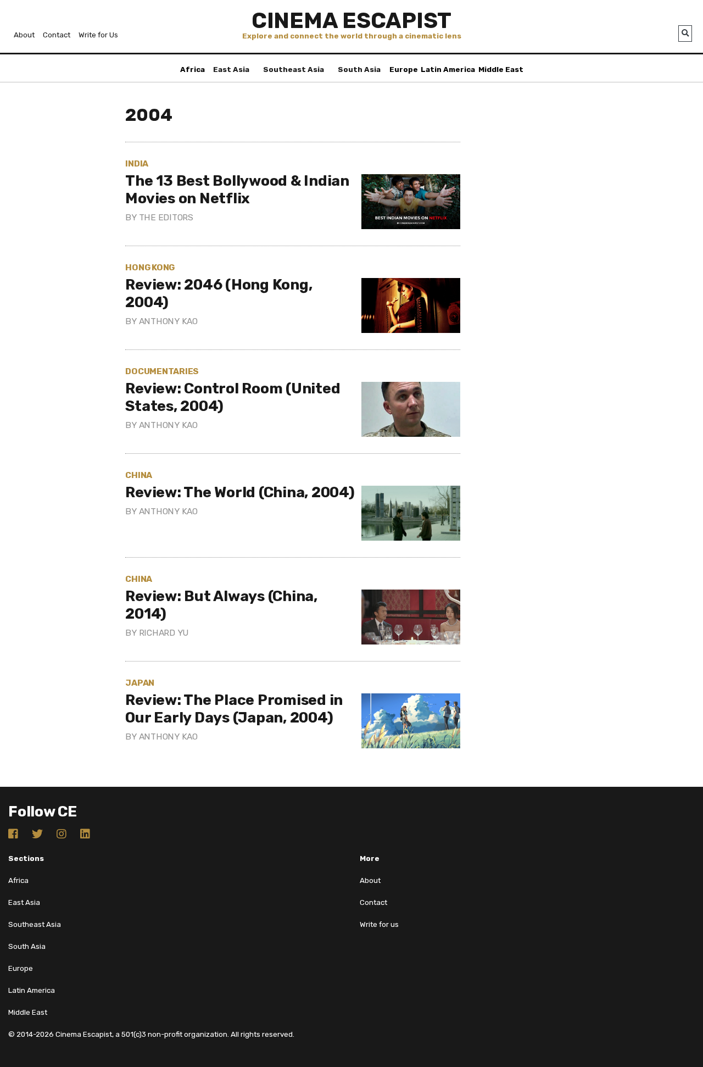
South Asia (359, 69)
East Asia (231, 69)
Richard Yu (164, 632)
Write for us (379, 924)
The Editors (166, 217)
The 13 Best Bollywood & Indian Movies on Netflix (237, 189)
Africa (192, 69)
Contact (56, 35)
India (136, 163)
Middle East (500, 69)
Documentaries (162, 371)
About (24, 35)
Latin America (448, 69)
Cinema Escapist (351, 21)
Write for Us (98, 35)
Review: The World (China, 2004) (239, 492)
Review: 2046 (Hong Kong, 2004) (218, 293)
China (138, 475)
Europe (403, 69)
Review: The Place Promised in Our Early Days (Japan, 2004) (234, 708)
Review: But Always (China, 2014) (221, 605)
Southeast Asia (293, 69)
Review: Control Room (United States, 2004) (232, 397)
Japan (139, 682)
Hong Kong (150, 267)
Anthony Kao (168, 321)
